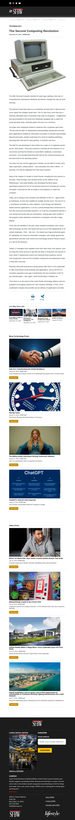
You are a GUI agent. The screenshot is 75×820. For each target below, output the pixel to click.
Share (42, 300)
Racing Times (14, 413)
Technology (15, 26)
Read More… (13, 791)
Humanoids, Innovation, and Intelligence (28, 319)
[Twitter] (16, 3)
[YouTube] (19, 3)
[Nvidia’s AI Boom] (59, 313)
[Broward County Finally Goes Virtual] (44, 313)
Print (32, 300)
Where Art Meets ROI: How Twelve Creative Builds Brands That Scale (36, 558)
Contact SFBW (50, 801)
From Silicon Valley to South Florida (16, 318)
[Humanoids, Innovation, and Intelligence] (30, 313)
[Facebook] (10, 3)
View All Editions (16, 771)
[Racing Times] (34, 397)
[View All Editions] (23, 752)
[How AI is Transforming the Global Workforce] (34, 353)
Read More (13, 377)
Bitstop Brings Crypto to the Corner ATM (25, 602)
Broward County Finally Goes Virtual (44, 319)
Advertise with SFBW (52, 805)
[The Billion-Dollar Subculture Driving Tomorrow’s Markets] (34, 441)
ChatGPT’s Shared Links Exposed (22, 500)
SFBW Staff (26, 34)
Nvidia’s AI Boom (57, 318)
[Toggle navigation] (10, 11)
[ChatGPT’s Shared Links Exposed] (34, 484)
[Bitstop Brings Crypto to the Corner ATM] (34, 586)
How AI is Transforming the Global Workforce (27, 369)
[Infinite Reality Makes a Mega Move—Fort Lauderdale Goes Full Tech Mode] (34, 632)
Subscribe (45, 750)
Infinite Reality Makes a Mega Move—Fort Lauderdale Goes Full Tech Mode (36, 648)
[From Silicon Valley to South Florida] (16, 313)
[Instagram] (13, 3)
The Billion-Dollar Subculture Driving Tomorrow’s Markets (31, 456)
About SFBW (50, 797)
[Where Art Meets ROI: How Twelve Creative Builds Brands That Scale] (34, 543)
